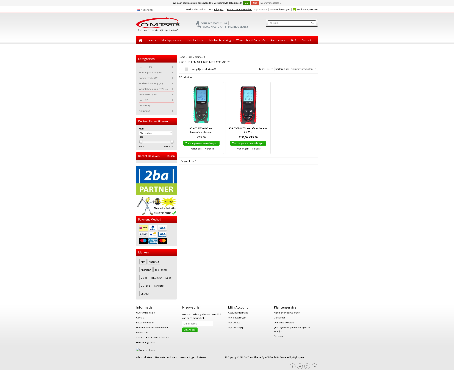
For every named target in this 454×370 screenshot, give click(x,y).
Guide (144, 277)
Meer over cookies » (271, 3)
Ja (246, 3)
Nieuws (143, 48)
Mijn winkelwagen (280, 9)
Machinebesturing (220, 40)
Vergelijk (209, 148)
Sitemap (278, 336)
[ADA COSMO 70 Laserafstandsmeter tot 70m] (248, 106)
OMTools (145, 285)
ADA (143, 261)
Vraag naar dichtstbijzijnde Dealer (225, 26)
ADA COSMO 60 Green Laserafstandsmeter (201, 130)
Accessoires (277, 40)
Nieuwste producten (166, 357)
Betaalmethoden (145, 322)
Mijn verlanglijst (236, 327)
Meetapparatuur (171, 40)
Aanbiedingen (187, 357)
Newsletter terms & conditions (152, 327)
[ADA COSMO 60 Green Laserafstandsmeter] (201, 106)
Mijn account (260, 9)
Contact (306, 40)
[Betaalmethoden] (156, 234)
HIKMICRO (156, 277)
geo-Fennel (161, 269)
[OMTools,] (157, 24)
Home (140, 40)
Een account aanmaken (239, 9)
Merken (203, 357)
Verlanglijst (196, 148)
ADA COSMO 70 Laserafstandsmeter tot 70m (248, 130)
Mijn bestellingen (237, 317)
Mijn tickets (234, 322)
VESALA (145, 293)
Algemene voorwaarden (287, 312)
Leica (168, 277)
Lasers (152, 40)
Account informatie (238, 312)
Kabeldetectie (195, 40)
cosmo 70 (200, 56)
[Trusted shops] (145, 350)
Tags (189, 56)
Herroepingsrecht (145, 342)
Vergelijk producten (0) (204, 69)
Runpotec (159, 285)
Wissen (171, 155)
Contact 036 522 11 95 (214, 23)
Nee (255, 3)
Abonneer (189, 329)
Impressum (142, 332)
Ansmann (146, 269)
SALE (293, 40)
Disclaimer (279, 317)
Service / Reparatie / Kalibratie (152, 337)
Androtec (154, 261)
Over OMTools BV (145, 312)
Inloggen (218, 9)
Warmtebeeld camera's (250, 40)
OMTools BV (273, 357)
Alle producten (144, 357)
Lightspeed (299, 357)
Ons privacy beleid (284, 322)
